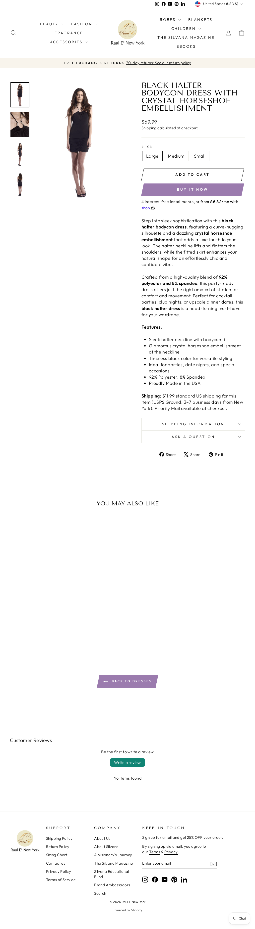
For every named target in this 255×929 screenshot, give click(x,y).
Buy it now (192, 189)
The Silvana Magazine (186, 37)
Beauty (50, 24)
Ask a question (193, 437)
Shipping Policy (59, 838)
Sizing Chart (56, 854)
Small (199, 156)
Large (152, 156)
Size (147, 146)
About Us (102, 838)
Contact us (55, 863)
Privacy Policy (58, 871)
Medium (176, 156)
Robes (168, 19)
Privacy (171, 851)
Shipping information (193, 424)
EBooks (186, 46)
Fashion (82, 24)
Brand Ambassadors (112, 885)
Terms (154, 851)
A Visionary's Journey (113, 854)
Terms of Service (60, 879)
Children (184, 28)
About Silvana (106, 846)
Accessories (67, 42)
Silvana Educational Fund (111, 874)
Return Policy (57, 846)
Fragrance (69, 33)
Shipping (149, 128)
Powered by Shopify (127, 910)
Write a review (127, 762)
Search (100, 893)
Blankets (200, 19)
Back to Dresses (131, 681)
